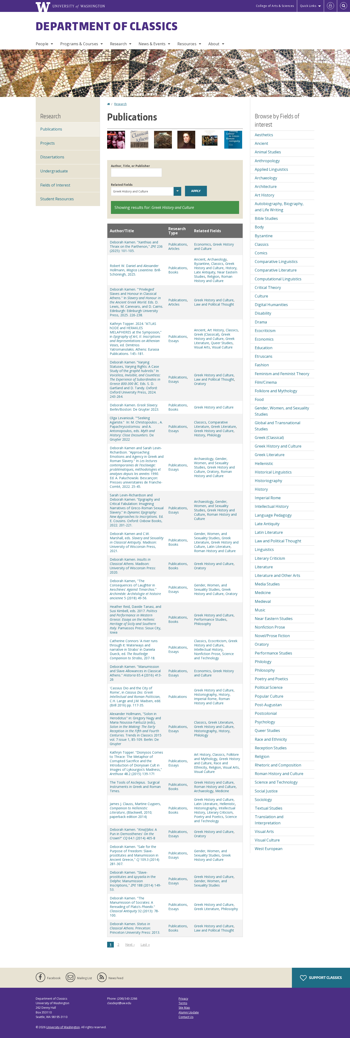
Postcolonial (266, 713)
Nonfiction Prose (207, 653)
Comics (261, 253)
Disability (263, 313)
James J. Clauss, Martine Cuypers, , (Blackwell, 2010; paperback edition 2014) (135, 810)
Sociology (263, 799)
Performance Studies (210, 619)
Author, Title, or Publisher (130, 166)
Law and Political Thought (214, 304)
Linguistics (264, 549)
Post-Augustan (268, 704)
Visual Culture (222, 347)
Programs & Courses (79, 43)
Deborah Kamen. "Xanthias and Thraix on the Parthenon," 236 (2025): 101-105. (136, 246)
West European (268, 848)
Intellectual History (208, 649)
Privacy (183, 999)
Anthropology (267, 160)
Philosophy (202, 623)
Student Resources (57, 199)
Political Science (269, 687)
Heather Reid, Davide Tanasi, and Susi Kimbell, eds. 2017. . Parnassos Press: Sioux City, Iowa (135, 619)
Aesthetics (264, 134)
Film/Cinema (266, 382)
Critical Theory (268, 287)
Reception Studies (271, 748)
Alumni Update (189, 1012)
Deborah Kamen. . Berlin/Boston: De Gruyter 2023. (134, 407)
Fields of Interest (55, 185)
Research (118, 43)
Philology (214, 435)
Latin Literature (218, 546)
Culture (261, 296)
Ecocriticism (217, 641)
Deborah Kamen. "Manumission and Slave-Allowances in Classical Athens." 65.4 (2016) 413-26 (136, 673)
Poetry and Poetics (208, 816)
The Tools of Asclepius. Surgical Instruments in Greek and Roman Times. (135, 786)
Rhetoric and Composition (278, 765)
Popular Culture (269, 696)
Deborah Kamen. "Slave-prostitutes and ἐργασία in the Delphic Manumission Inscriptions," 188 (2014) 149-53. (135, 881)
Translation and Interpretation (269, 820)
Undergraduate (54, 171)
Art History (215, 330)
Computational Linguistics (278, 279)
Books (173, 272)
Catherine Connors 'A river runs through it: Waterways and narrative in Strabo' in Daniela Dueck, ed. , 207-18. (134, 649)
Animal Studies (268, 152)
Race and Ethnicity (271, 739)
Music (260, 610)
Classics (217, 263)
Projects (47, 143)
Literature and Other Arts (277, 575)
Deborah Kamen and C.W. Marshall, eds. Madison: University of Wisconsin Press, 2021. (136, 542)
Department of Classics (107, 25)
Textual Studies (268, 808)
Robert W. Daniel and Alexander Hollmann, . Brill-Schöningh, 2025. (135, 270)
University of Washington (63, 1027)
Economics (202, 244)
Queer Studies (222, 343)
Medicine (222, 791)
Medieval (263, 601)
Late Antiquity (204, 272)
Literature (264, 566)
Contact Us (186, 1017)
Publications (177, 244)
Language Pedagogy (273, 515)
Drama (261, 322)
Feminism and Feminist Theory (282, 373)
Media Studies (267, 584)
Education (263, 347)
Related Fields (122, 185)
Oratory (200, 383)
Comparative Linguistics (276, 261)
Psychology (265, 722)
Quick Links (308, 6)
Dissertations (52, 157)
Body (259, 227)
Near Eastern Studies (274, 618)
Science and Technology (214, 655)
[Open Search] (343, 6)
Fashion (262, 365)
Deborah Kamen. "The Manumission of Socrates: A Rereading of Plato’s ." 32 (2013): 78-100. (134, 906)
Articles (174, 248)
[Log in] (330, 6)
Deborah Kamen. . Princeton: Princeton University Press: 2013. (135, 928)
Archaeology (217, 259)
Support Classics (325, 978)
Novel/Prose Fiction (272, 635)
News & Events (152, 43)
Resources (186, 43)
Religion (213, 276)
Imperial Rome (205, 698)
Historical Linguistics (273, 472)
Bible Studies (266, 218)
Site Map (184, 1008)
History (230, 268)
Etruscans (263, 356)
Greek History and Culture (214, 246)
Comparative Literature (276, 270)
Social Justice (266, 791)
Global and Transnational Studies (277, 426)
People (42, 43)
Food (259, 399)
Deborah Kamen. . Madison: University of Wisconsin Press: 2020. (133, 565)
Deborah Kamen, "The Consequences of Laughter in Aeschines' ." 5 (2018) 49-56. (135, 589)
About (214, 43)
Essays (173, 340)
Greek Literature (223, 426)
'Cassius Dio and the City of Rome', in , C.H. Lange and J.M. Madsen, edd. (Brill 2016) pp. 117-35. (135, 696)
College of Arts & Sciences (275, 6)
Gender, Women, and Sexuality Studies (211, 462)
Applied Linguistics (271, 169)
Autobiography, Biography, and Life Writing (279, 206)
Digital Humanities (271, 304)
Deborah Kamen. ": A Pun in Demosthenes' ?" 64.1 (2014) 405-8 (133, 833)
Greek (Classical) (206, 334)
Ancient (199, 259)
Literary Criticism (220, 812)
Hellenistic (227, 803)
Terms (183, 1003)
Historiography (205, 694)
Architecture (266, 186)
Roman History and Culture (213, 278)
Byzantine (201, 263)
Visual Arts (202, 347)
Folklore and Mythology (216, 756)
